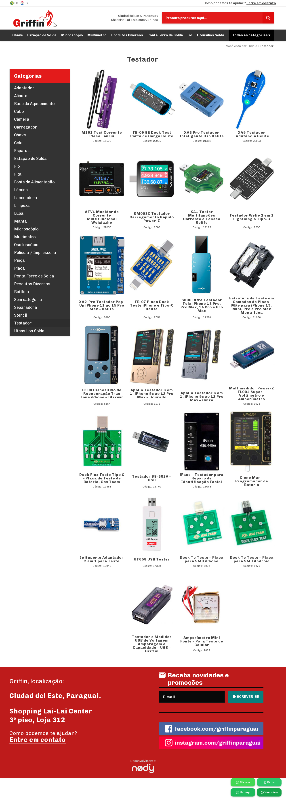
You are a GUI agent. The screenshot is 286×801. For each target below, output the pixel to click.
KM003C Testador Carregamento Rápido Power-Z (152, 217)
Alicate (20, 95)
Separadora (25, 307)
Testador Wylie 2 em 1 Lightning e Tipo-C (251, 217)
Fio (189, 35)
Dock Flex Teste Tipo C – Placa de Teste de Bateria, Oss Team (101, 478)
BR (16, 3)
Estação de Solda (42, 35)
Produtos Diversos (127, 35)
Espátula (22, 150)
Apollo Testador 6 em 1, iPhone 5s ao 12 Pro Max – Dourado (151, 393)
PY (26, 3)
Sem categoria (28, 299)
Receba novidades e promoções (198, 679)
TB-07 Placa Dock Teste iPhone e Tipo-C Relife (152, 305)
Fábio (271, 782)
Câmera (21, 119)
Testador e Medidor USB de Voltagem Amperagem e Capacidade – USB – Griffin (152, 644)
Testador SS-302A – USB (151, 478)
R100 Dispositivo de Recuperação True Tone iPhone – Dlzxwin (102, 393)
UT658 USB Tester (152, 559)
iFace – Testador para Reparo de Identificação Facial (201, 478)
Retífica (21, 291)
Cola (18, 142)
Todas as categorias (250, 35)
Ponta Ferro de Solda (165, 35)
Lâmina (21, 189)
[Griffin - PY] (35, 18)
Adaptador (24, 88)
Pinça (19, 260)
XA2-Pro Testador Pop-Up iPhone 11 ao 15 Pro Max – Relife (102, 305)
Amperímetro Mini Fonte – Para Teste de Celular (201, 641)
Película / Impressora (35, 252)
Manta (20, 221)
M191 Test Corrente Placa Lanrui (102, 134)
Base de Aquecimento (34, 103)
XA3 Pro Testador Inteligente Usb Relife (202, 134)
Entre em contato (261, 3)
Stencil (20, 315)
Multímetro (97, 35)
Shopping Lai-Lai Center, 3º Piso (134, 18)
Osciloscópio (26, 244)
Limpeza (22, 205)
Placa (19, 268)
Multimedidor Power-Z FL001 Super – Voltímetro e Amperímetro (251, 393)
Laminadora (25, 197)
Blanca (245, 782)
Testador (23, 323)
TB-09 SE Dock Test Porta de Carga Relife (151, 134)
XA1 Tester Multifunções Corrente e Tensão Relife (201, 217)
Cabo (19, 111)
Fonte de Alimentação (34, 182)
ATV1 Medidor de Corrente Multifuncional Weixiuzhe (102, 217)
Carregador (25, 127)
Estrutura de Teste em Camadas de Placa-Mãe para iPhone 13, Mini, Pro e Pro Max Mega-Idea (251, 305)
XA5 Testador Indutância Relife (251, 134)
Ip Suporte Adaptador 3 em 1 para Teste (102, 559)
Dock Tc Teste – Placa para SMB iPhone (201, 559)
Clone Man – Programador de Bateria (251, 481)
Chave (17, 35)
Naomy (245, 792)
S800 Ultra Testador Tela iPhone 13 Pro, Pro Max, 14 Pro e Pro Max (202, 305)
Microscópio (72, 35)
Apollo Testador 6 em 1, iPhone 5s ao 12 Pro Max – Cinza (201, 396)
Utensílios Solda (210, 35)
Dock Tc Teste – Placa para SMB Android (251, 559)
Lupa (18, 213)
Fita (17, 174)
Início (253, 46)
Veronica (271, 792)
